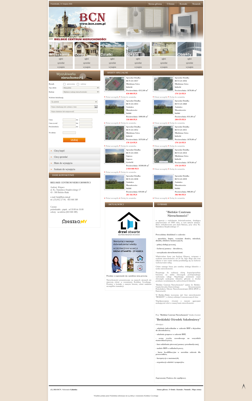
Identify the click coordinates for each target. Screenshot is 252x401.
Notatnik (196, 4)
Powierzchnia (54, 127)
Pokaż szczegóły (112, 97)
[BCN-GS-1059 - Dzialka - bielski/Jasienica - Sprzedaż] (163, 189)
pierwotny (71, 84)
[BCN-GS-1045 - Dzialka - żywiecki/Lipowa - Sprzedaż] (114, 163)
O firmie (171, 4)
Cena (51, 120)
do (77, 120)
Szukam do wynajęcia (64, 169)
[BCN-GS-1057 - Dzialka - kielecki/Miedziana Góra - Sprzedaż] (114, 91)
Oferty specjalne (117, 72)
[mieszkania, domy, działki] (86, 26)
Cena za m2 (53, 123)
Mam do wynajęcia (63, 163)
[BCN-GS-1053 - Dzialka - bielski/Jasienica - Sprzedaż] (114, 114)
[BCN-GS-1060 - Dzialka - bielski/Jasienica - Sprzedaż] (163, 114)
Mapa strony (196, 390)
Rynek (51, 84)
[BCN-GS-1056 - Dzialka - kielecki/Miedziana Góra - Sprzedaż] (163, 91)
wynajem (61, 67)
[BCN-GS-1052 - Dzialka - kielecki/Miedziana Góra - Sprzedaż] (114, 140)
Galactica (73, 390)
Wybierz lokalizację (56, 98)
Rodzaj (51, 92)
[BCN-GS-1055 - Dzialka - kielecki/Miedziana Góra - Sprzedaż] (163, 140)
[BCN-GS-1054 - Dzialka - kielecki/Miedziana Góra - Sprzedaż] (163, 163)
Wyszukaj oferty (74, 140)
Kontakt (183, 4)
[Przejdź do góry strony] (244, 387)
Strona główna (155, 4)
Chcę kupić (59, 150)
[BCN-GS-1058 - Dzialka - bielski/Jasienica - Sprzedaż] (114, 189)
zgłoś (61, 59)
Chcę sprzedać (61, 157)
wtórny (83, 84)
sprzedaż (60, 63)
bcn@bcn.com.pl (63, 197)
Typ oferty (52, 88)
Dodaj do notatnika (128, 97)
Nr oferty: (52, 133)
